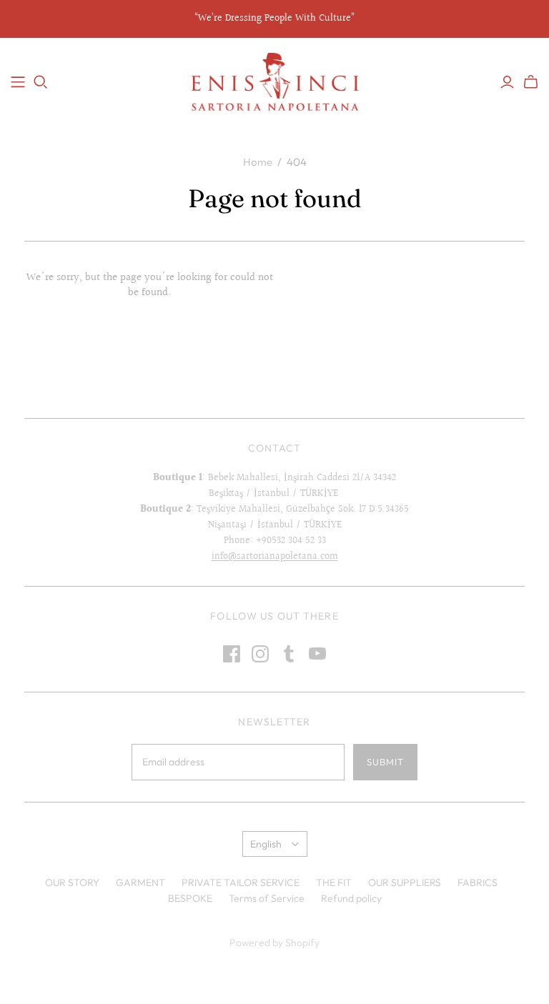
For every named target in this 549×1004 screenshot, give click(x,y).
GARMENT (140, 882)
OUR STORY (72, 882)
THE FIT (334, 882)
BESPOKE (190, 898)
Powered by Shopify (274, 942)
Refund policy (351, 898)
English (266, 844)
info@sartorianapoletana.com (275, 557)
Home (257, 162)
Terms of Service (267, 898)
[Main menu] (18, 82)
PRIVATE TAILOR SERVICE (241, 882)
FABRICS (478, 882)
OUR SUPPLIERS (404, 882)
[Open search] (41, 82)
